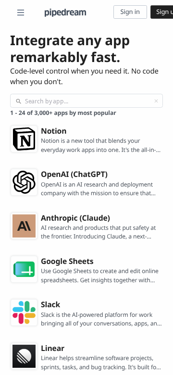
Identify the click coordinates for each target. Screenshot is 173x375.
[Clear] (156, 101)
